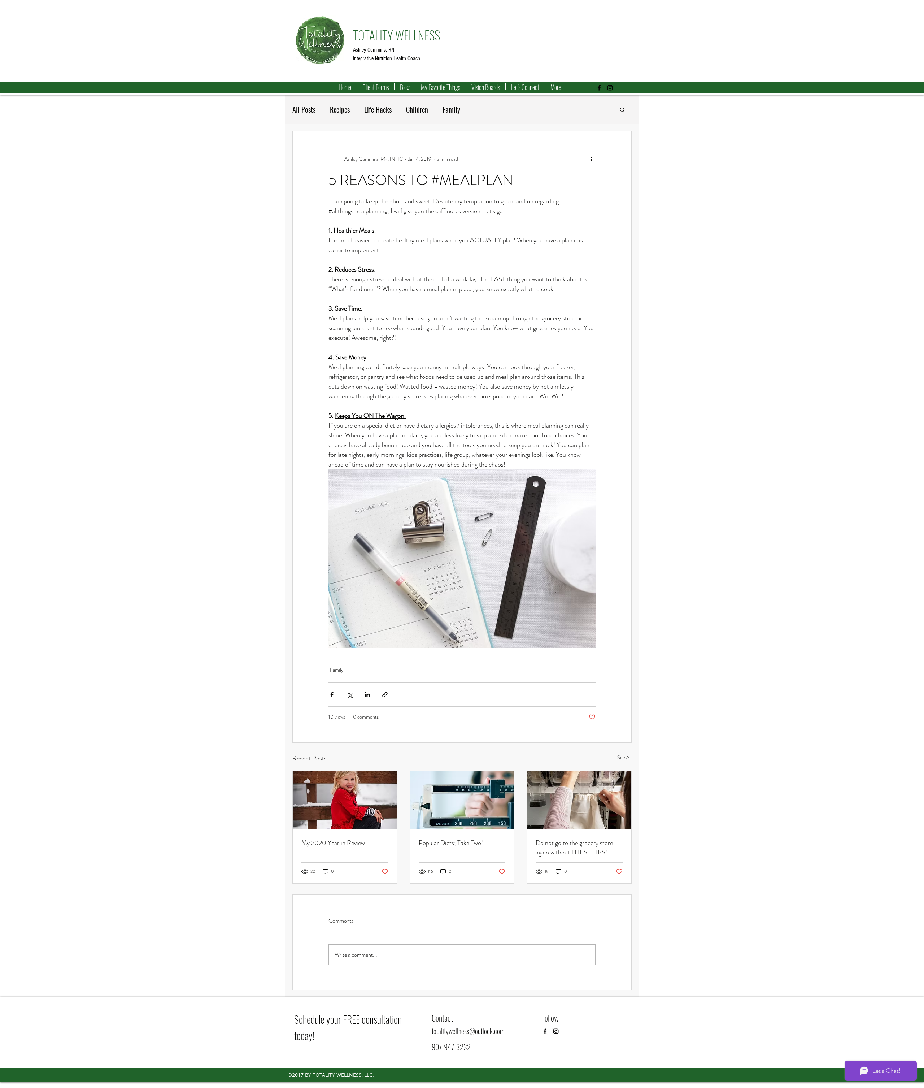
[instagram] (610, 87)
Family (451, 109)
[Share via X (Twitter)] (349, 694)
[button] (622, 109)
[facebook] (599, 87)
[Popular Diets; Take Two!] (462, 800)
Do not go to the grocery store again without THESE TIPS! (574, 847)
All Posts (303, 109)
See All (624, 757)
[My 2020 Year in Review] (345, 800)
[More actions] (591, 159)
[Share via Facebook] (331, 694)
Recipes (340, 109)
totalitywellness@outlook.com (468, 1031)
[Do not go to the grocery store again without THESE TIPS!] (579, 800)
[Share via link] (385, 694)
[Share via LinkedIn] (367, 694)
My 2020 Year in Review (333, 843)
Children (417, 109)
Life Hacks (378, 109)
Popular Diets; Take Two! (451, 843)
